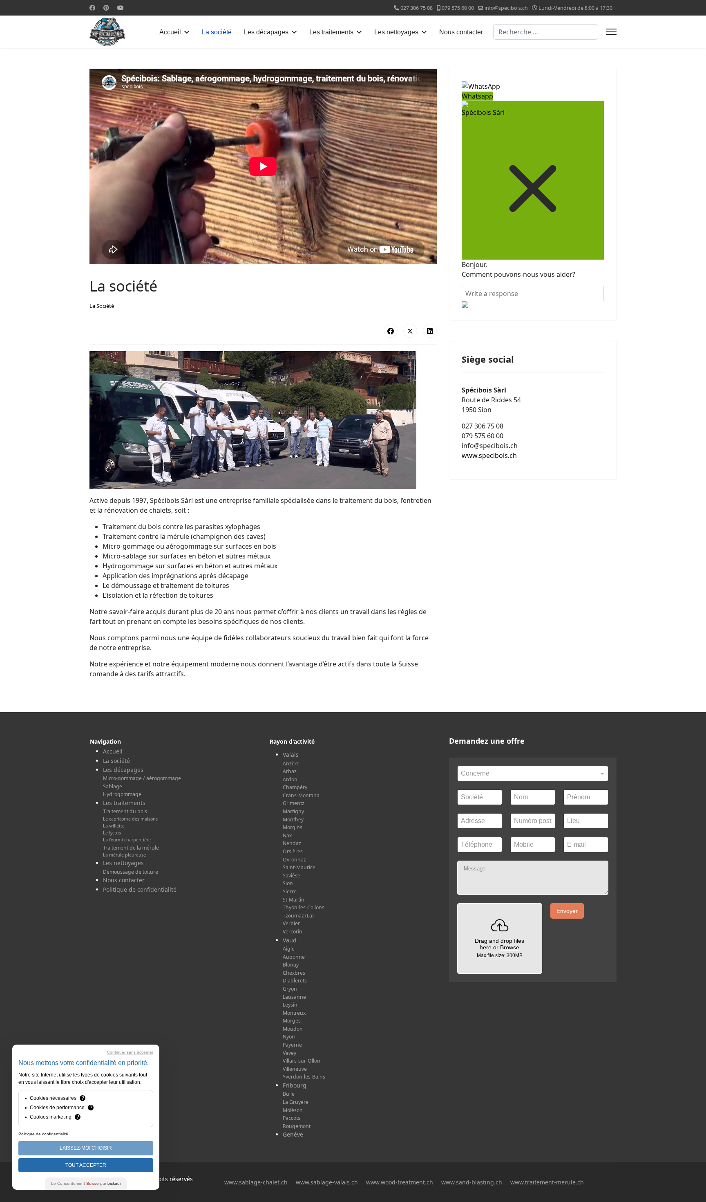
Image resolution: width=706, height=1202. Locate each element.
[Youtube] (120, 7)
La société (217, 32)
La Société (101, 305)
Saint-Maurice (299, 867)
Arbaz (290, 771)
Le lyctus (112, 833)
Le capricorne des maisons (130, 819)
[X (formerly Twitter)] (410, 331)
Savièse (291, 875)
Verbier (291, 923)
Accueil (170, 32)
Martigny (293, 811)
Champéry (295, 787)
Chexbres (294, 972)
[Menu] (611, 32)
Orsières (293, 851)
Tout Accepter (85, 1165)
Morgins (292, 827)
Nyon (289, 1036)
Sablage (112, 786)
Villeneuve (295, 1068)
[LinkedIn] (430, 331)
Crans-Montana (301, 795)
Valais (291, 754)
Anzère (291, 763)
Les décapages (266, 32)
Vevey (289, 1053)
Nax (287, 835)
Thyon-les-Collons (303, 907)
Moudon (293, 1028)
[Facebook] (92, 7)
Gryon (290, 988)
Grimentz (293, 803)
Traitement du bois (125, 811)
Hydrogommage (122, 794)
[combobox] (545, 32)
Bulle (289, 1093)
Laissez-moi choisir (86, 1148)
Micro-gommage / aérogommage (142, 778)
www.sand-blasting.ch (471, 1182)
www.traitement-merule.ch (547, 1182)
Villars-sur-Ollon (301, 1060)
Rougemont (297, 1126)
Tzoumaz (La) (298, 915)
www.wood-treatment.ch (399, 1182)
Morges (292, 1020)
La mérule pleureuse (124, 855)
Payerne (292, 1044)
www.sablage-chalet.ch (256, 1182)
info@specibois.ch (506, 7)
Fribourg (294, 1085)
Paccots (291, 1118)
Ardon (290, 779)
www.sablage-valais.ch (327, 1182)
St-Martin (293, 899)
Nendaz (292, 843)
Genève (293, 1134)
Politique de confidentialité (139, 889)
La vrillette (114, 826)
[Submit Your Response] (533, 304)
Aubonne (294, 956)
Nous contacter (461, 32)
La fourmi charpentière (127, 840)
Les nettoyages (396, 32)
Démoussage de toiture (130, 871)
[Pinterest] (106, 7)
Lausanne (294, 996)
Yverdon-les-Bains (304, 1076)
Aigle (289, 948)
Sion (288, 883)
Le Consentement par (86, 1183)
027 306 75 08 (416, 7)
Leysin (290, 1004)
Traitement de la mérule (131, 847)
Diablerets (295, 980)
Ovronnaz (294, 859)
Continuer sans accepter (130, 1052)
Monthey (293, 819)
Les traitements (331, 32)
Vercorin (292, 931)
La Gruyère (295, 1102)
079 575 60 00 (458, 7)
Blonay (291, 964)
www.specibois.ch (489, 455)
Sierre (290, 891)
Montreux (294, 1012)
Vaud (290, 940)
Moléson (293, 1110)
